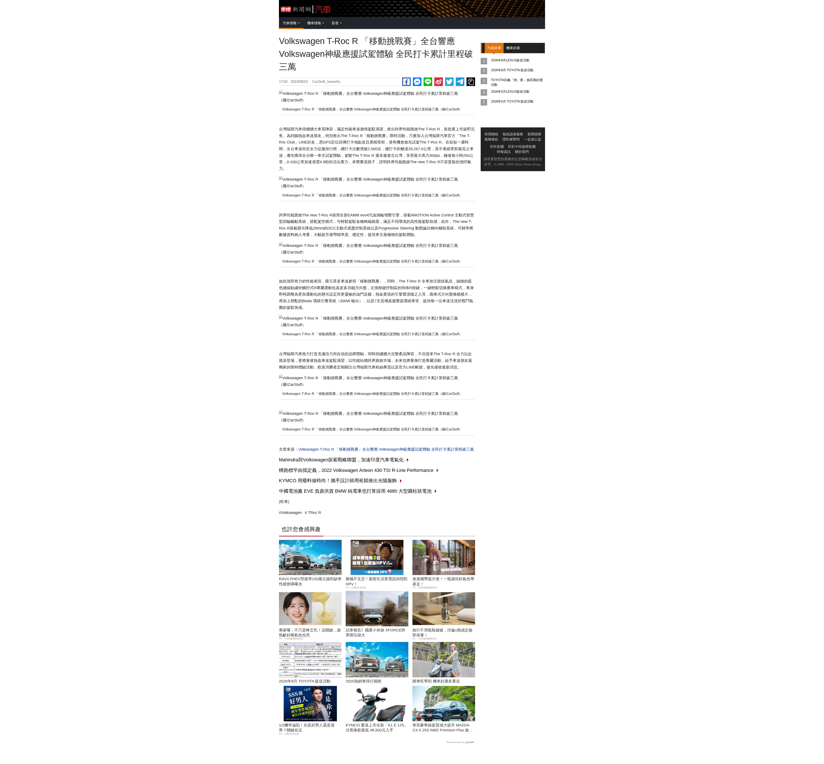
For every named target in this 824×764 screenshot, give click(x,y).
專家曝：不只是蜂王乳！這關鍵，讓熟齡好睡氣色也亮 (310, 632)
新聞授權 (534, 134)
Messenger (417, 81)
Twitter (449, 81)
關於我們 (522, 152)
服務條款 (491, 139)
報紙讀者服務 (513, 134)
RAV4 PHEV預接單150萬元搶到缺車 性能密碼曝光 (310, 581)
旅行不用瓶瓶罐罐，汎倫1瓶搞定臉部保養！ (442, 632)
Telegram (460, 81)
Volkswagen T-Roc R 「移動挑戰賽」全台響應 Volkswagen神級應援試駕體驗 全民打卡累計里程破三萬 (386, 449)
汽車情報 (290, 23)
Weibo (438, 81)
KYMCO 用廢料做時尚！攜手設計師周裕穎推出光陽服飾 (338, 480)
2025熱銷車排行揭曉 (363, 681)
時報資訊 (504, 152)
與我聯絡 (491, 134)
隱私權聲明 (511, 139)
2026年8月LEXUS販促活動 (510, 60)
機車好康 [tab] (513, 48)
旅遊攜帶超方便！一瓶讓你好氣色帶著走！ (443, 581)
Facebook (406, 81)
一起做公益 (532, 139)
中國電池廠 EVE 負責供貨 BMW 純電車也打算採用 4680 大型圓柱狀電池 (355, 491)
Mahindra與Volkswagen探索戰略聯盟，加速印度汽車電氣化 (341, 459)
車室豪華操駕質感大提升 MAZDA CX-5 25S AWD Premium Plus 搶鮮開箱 (442, 728)
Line (428, 81)
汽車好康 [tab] (494, 48)
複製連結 (471, 81)
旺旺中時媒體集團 (522, 146)
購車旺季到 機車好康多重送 (436, 681)
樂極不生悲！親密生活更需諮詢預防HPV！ (376, 581)
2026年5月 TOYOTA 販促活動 (512, 101)
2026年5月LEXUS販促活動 (510, 91)
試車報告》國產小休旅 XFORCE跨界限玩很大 (375, 632)
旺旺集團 (497, 146)
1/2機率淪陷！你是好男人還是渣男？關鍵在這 (307, 727)
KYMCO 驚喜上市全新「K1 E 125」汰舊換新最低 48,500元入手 (377, 727)
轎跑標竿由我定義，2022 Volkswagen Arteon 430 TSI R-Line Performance (356, 470)
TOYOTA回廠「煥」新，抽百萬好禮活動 (517, 82)
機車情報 (314, 23)
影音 (335, 23)
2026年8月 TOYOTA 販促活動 (304, 681)
